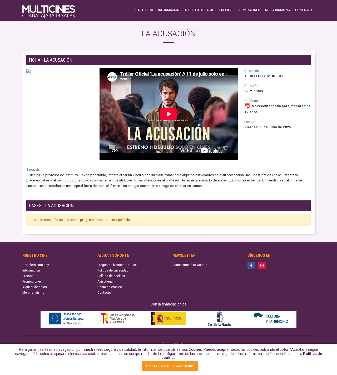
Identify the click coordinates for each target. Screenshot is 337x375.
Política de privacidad (112, 270)
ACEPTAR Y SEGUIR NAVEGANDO (169, 366)
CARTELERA (144, 10)
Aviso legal (105, 281)
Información (31, 270)
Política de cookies (111, 276)
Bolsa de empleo (109, 287)
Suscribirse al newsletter (190, 265)
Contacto (104, 292)
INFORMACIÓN (168, 10)
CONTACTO (303, 10)
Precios (27, 276)
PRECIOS (225, 10)
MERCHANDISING (277, 10)
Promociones (32, 281)
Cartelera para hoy (35, 265)
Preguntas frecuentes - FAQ (117, 265)
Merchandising (33, 292)
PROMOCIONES (248, 10)
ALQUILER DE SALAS (199, 10)
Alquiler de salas (34, 287)
